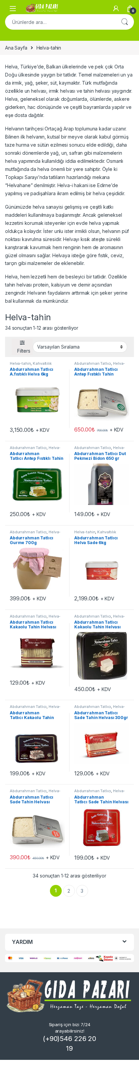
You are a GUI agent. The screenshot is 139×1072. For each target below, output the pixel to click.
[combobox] (60, 22)
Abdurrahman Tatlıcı (92, 363)
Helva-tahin (20, 363)
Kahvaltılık (42, 363)
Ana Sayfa (16, 48)
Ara (124, 22)
